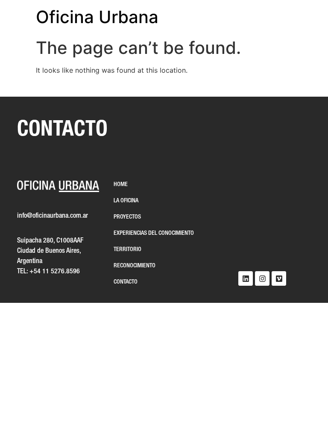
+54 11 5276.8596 (54, 272)
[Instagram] (262, 278)
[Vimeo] (279, 278)
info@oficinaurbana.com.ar (52, 216)
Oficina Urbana (97, 16)
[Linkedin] (245, 278)
